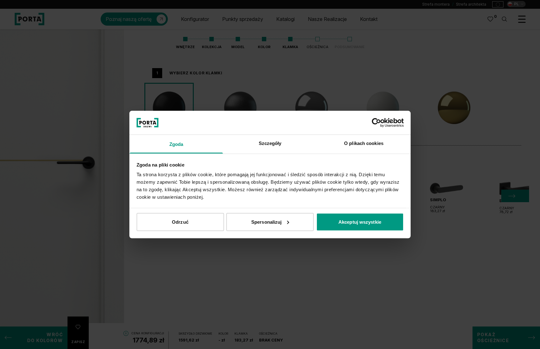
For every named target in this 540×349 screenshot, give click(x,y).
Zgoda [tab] (176, 144)
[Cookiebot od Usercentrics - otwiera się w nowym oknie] (376, 122)
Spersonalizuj (266, 221)
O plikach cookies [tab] (363, 143)
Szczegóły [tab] (270, 143)
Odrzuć (180, 221)
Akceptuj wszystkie (359, 221)
